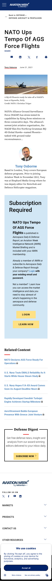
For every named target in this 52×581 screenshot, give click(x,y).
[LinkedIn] (20, 496)
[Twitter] (3, 496)
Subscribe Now (25, 456)
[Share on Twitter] (29, 57)
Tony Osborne (10, 67)
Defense (20, 15)
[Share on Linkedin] (20, 57)
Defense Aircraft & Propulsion (25, 18)
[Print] (46, 57)
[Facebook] (9, 496)
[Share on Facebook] (37, 57)
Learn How (26, 324)
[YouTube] (15, 496)
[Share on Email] (12, 57)
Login (26, 314)
